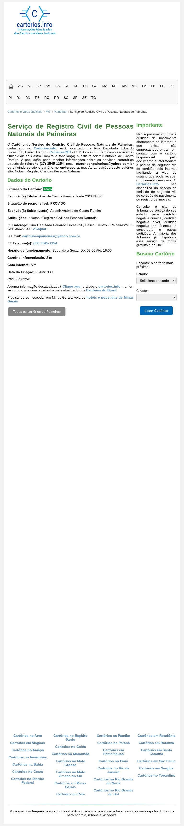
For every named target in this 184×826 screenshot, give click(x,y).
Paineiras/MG (60, 152)
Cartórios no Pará (70, 794)
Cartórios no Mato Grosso (70, 763)
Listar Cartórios (156, 311)
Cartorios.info (45, 148)
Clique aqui (72, 286)
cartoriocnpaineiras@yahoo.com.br (51, 236)
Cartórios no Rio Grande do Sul (113, 792)
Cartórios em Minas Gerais (70, 785)
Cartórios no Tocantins (156, 775)
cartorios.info (109, 286)
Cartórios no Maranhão (70, 754)
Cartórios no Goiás (70, 747)
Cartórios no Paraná (113, 743)
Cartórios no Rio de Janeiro (113, 770)
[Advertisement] (124, 39)
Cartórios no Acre (27, 736)
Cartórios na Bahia (27, 764)
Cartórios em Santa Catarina (156, 752)
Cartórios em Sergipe (156, 768)
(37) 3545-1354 (45, 243)
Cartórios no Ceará (27, 771)
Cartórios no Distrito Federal (27, 781)
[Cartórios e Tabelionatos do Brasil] (11, 86)
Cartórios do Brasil (101, 290)
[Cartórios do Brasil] (35, 34)
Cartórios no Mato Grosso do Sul (70, 774)
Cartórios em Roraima (156, 743)
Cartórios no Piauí (113, 761)
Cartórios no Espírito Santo (70, 737)
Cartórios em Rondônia (156, 736)
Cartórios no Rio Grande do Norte (113, 781)
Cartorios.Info (147, 184)
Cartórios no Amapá (28, 750)
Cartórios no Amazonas (28, 757)
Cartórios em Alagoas (27, 743)
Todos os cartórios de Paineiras (37, 311)
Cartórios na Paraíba (113, 736)
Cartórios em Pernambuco (113, 752)
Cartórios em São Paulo (156, 761)
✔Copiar (39, 229)
